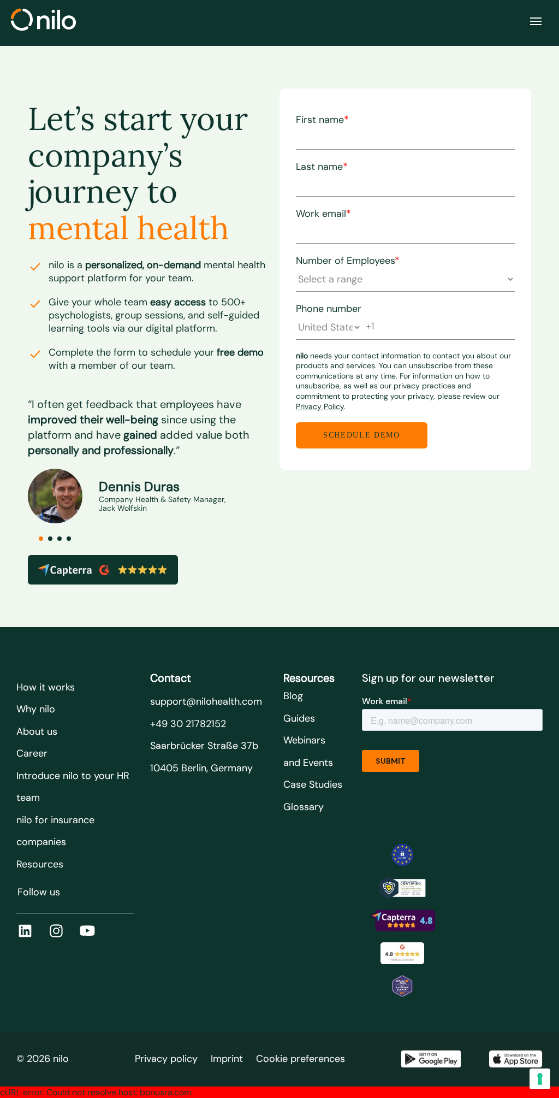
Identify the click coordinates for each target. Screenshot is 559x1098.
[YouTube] (87, 931)
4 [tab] (69, 538)
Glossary (303, 806)
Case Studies (312, 784)
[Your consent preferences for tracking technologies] (540, 1079)
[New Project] (402, 888)
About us (36, 731)
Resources (39, 864)
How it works (45, 687)
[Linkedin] (25, 931)
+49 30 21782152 (188, 723)
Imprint (227, 1058)
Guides (299, 718)
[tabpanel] (154, 453)
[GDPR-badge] (402, 855)
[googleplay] (431, 1059)
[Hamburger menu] (536, 21)
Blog (293, 696)
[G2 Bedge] (402, 953)
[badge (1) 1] (402, 920)
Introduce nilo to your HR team (72, 787)
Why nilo (35, 709)
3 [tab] (59, 538)
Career (31, 753)
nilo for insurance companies (55, 831)
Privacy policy (166, 1058)
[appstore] (516, 1059)
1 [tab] (41, 538)
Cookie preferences (300, 1058)
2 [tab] (50, 538)
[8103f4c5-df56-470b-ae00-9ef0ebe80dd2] (402, 986)
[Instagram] (56, 931)
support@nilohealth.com (206, 701)
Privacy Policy (320, 406)
